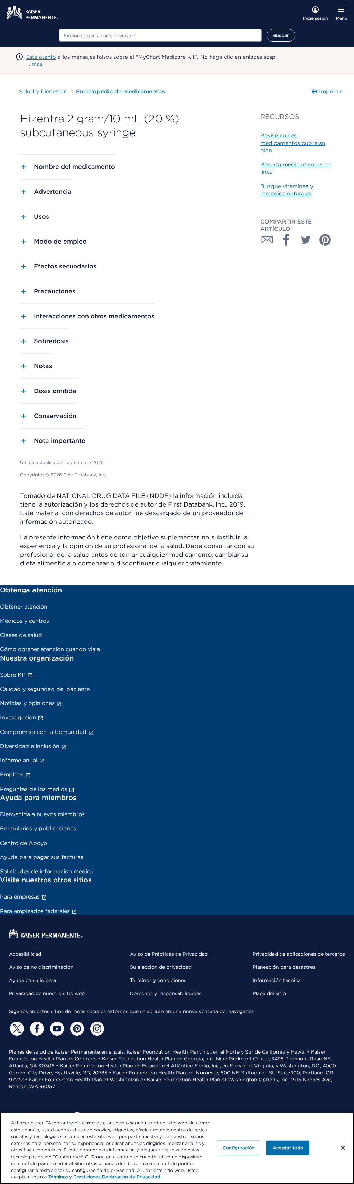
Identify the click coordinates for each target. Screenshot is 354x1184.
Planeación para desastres (284, 967)
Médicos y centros (24, 621)
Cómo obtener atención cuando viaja (50, 649)
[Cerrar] (343, 1147)
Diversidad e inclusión (29, 746)
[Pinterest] (76, 1029)
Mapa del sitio (269, 993)
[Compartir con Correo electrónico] (267, 240)
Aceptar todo (288, 1147)
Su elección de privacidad (161, 967)
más (37, 64)
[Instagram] (96, 1029)
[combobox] (160, 35)
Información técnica (277, 980)
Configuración (238, 1147)
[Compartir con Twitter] (306, 240)
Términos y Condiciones (74, 1177)
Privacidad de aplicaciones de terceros (299, 954)
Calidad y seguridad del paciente (45, 689)
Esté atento (41, 57)
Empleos (12, 774)
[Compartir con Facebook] (287, 240)
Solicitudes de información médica (46, 871)
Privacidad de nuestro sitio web (47, 993)
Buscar (280, 35)
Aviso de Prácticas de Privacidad (169, 954)
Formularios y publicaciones (38, 828)
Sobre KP (13, 675)
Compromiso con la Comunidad (43, 732)
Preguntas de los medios (33, 789)
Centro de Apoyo (23, 843)
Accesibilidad (25, 954)
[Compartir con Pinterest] (325, 240)
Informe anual (18, 760)
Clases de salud (21, 635)
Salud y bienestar (42, 91)
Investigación (18, 717)
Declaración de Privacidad (131, 1177)
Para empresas (20, 896)
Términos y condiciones (158, 980)
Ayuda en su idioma (32, 980)
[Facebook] (36, 1029)
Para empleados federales (35, 911)
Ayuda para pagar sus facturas (41, 857)
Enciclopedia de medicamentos (120, 91)
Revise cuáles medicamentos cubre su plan (292, 143)
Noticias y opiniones (27, 703)
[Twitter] (16, 1029)
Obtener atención (23, 606)
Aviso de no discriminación (41, 967)
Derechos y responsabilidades (166, 993)
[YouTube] (56, 1029)
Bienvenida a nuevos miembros (42, 814)
